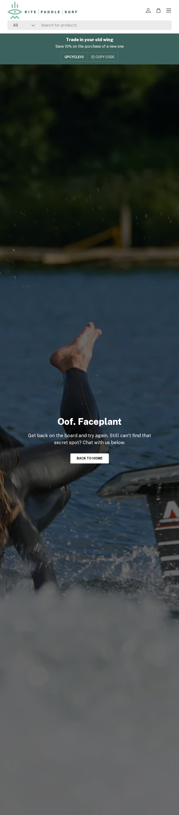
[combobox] (89, 25)
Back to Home (90, 458)
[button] (158, 10)
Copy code (105, 57)
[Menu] (169, 10)
